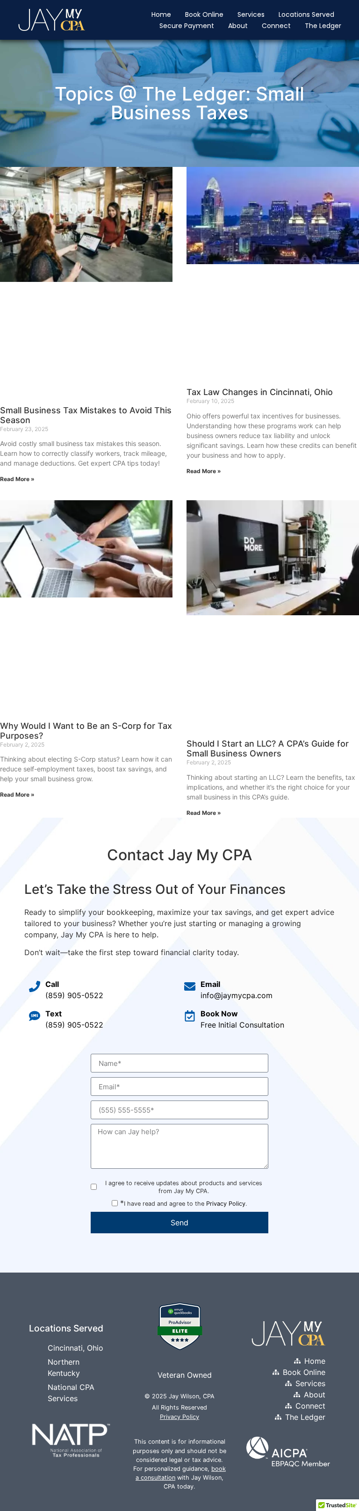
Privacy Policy (225, 1203)
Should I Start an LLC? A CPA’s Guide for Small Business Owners (268, 749)
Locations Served (306, 14)
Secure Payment (186, 25)
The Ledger (323, 25)
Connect (276, 25)
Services (251, 14)
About (238, 25)
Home (161, 14)
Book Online (204, 14)
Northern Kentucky (64, 1367)
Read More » (17, 478)
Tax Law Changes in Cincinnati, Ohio (260, 392)
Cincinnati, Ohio (75, 1348)
